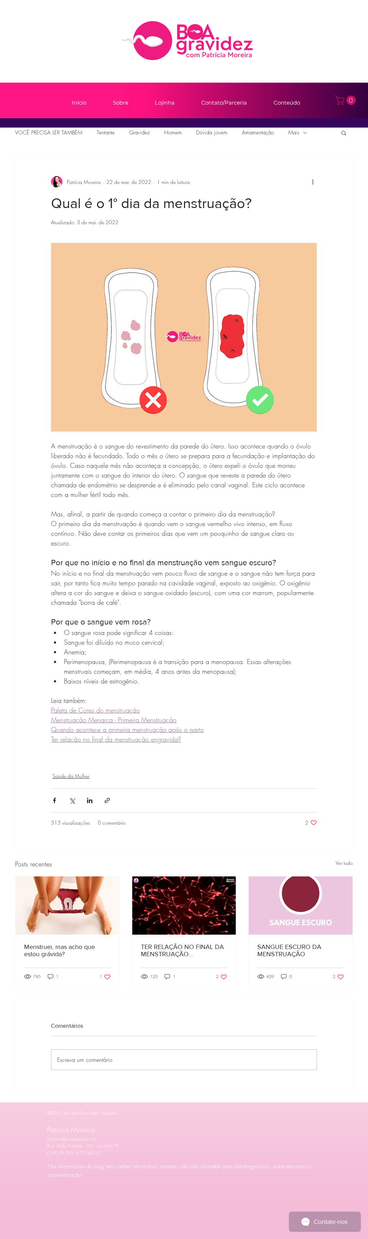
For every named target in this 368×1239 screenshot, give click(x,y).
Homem (173, 132)
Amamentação (258, 132)
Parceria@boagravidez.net (71, 1139)
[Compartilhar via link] (107, 800)
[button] (346, 100)
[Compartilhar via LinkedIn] (89, 800)
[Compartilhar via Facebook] (54, 800)
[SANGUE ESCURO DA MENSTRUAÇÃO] (301, 905)
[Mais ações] (312, 182)
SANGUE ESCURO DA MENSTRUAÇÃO (289, 950)
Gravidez (139, 132)
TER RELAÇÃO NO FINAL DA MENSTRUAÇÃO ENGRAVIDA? (182, 950)
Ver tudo (344, 863)
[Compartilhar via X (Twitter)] (72, 800)
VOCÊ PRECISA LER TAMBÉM (48, 132)
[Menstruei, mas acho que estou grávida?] (67, 905)
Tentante (106, 132)
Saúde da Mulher (70, 776)
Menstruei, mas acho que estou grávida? (59, 950)
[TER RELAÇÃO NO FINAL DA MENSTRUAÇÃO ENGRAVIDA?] (184, 905)
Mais (293, 132)
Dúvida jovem (211, 132)
